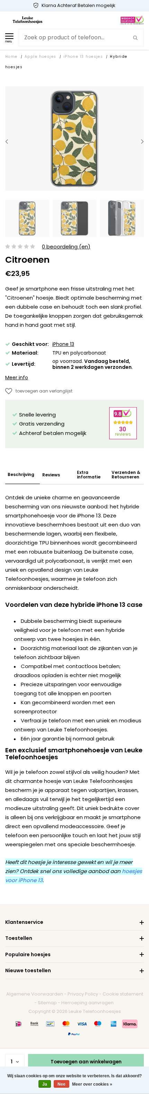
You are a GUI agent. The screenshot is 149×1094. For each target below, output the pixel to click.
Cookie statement (123, 994)
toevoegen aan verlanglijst (44, 391)
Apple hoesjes (40, 56)
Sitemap (47, 1002)
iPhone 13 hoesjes (83, 56)
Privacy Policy (83, 994)
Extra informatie (88, 474)
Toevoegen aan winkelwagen (86, 1062)
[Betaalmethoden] (18, 1023)
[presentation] (6, 141)
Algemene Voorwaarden (34, 994)
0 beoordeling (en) (66, 247)
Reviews (51, 475)
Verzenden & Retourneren (126, 474)
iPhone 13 (63, 344)
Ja (44, 1084)
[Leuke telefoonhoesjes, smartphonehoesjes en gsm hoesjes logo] (27, 19)
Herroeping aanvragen (87, 1002)
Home (11, 56)
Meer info (16, 377)
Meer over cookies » (92, 1084)
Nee (61, 1084)
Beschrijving (21, 474)
